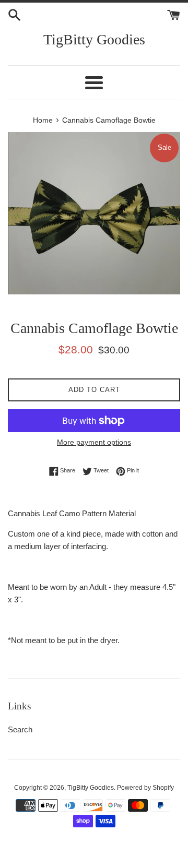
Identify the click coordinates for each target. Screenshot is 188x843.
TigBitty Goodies (94, 39)
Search (20, 729)
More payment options (94, 442)
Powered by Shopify (145, 787)
